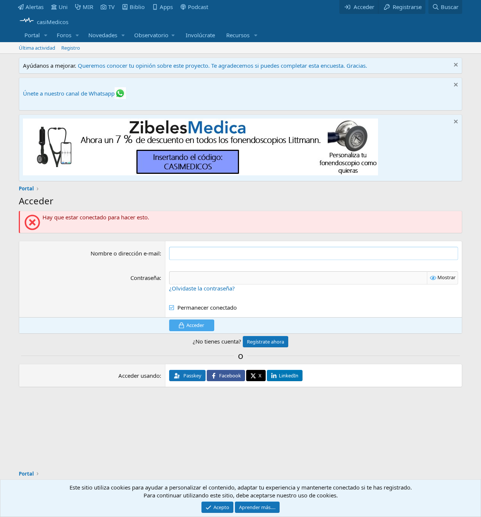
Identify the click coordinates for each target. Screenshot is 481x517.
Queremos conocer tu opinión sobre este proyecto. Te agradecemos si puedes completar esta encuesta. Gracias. (222, 65)
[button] (46, 35)
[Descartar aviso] (455, 66)
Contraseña (145, 277)
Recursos (238, 35)
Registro (70, 47)
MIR (88, 7)
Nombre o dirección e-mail (125, 253)
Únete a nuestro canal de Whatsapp (69, 93)
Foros (64, 35)
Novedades (102, 35)
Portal (32, 35)
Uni (63, 7)
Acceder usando (139, 375)
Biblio (137, 7)
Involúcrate (200, 35)
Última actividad (37, 47)
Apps (166, 7)
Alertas (35, 7)
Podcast (198, 7)
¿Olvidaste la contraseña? (202, 288)
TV (111, 7)
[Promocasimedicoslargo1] (200, 173)
